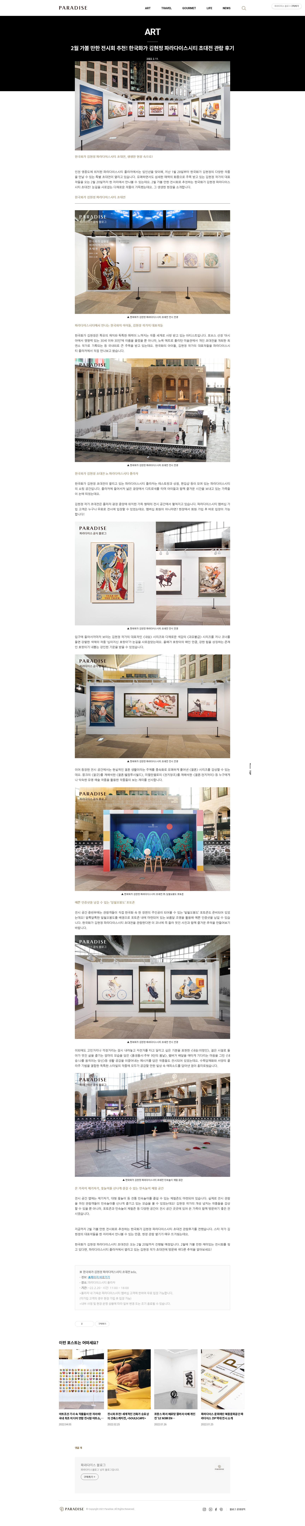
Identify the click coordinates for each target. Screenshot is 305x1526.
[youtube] (210, 1509)
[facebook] (216, 1509)
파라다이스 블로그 (93, 1465)
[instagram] (204, 1509)
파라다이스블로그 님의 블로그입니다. (100, 1469)
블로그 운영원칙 (237, 1509)
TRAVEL (166, 8)
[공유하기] (85, 1324)
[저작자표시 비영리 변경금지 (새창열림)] (114, 1323)
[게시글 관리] (90, 1324)
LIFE (209, 8)
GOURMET (189, 8)
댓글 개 (78, 1447)
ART (148, 8)
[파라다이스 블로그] (73, 8)
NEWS (227, 8)
